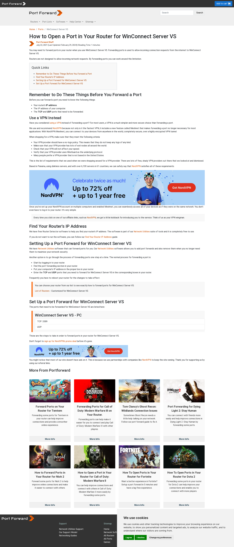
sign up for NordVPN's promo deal (60, 341)
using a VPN (55, 123)
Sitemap (84, 3)
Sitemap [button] (89, 21)
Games (107, 542)
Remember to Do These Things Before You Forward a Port (64, 74)
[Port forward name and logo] (14, 3)
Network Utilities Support (71, 529)
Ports (40, 29)
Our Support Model (68, 532)
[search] (91, 3)
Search (199, 12)
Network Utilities (142, 231)
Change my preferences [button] (160, 537)
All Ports (108, 539)
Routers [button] (34, 21)
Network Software (113, 532)
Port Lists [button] (47, 21)
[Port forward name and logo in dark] (45, 12)
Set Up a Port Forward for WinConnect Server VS (59, 83)
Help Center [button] (76, 21)
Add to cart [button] (222, 3)
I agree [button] (129, 537)
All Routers (109, 535)
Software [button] (61, 21)
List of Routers (42, 291)
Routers (37, 3)
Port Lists (48, 3)
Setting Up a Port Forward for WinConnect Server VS (61, 80)
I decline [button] (140, 537)
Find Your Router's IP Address (50, 77)
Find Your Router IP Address (98, 237)
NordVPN (57, 128)
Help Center (72, 3)
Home (32, 29)
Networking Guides (68, 535)
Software (59, 3)
